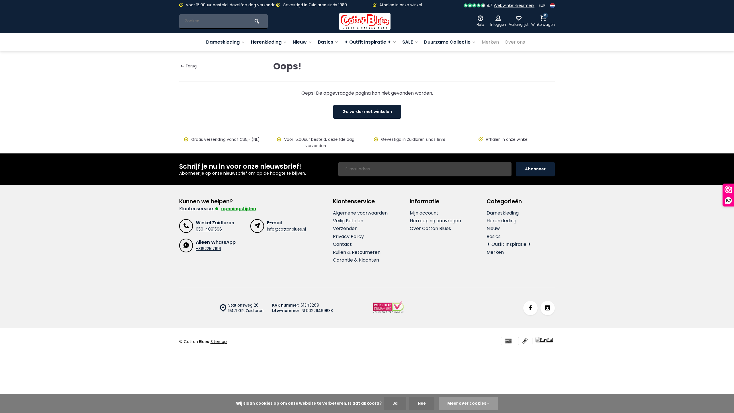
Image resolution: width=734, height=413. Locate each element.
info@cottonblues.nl (286, 229)
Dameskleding (223, 42)
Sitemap (218, 341)
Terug (191, 66)
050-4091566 (209, 229)
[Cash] (525, 342)
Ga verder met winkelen (367, 111)
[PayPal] (544, 342)
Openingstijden (238, 208)
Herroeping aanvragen (435, 221)
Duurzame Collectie (447, 42)
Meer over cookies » (468, 403)
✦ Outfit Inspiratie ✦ (367, 42)
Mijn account (424, 213)
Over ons (515, 42)
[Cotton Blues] (365, 21)
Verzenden (345, 228)
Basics (325, 42)
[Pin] (508, 342)
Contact (342, 244)
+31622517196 (208, 249)
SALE (407, 42)
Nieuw (300, 42)
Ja (395, 403)
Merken (490, 42)
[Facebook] (530, 308)
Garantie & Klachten (356, 260)
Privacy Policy (348, 236)
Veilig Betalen (348, 221)
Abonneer (535, 169)
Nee (422, 403)
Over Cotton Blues (430, 228)
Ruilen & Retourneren (356, 252)
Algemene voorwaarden (360, 213)
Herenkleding (266, 42)
